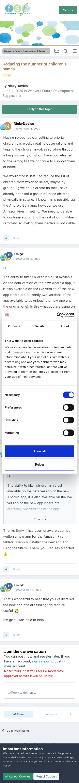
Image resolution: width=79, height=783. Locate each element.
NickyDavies (17, 86)
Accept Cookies (19, 776)
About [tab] (64, 326)
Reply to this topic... (24, 692)
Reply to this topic (39, 109)
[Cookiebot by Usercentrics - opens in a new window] (56, 315)
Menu (67, 10)
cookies (29, 753)
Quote (16, 238)
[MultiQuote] (6, 238)
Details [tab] (40, 326)
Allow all (39, 451)
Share (20, 714)
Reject (39, 464)
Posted (27, 128)
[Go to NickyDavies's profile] (7, 126)
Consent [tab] (14, 326)
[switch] (68, 407)
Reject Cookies (46, 776)
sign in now (40, 661)
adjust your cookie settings (56, 757)
